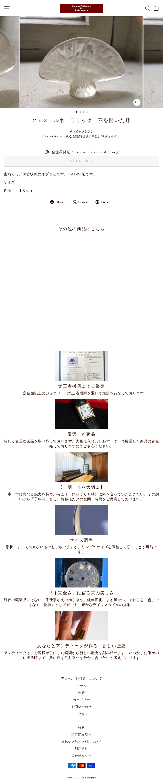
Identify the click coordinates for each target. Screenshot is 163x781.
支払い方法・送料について (81, 742)
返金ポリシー (82, 756)
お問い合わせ (82, 707)
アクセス (81, 714)
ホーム (81, 686)
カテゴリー (81, 700)
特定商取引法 (82, 735)
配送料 (77, 136)
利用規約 (81, 749)
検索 (81, 693)
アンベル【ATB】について (81, 678)
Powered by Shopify (81, 777)
